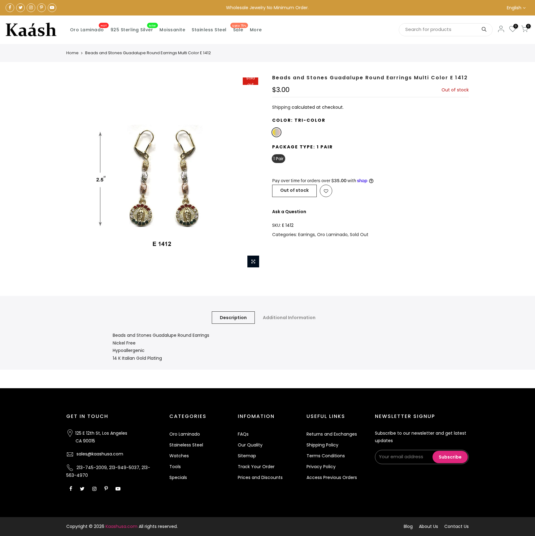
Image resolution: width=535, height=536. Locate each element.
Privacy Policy (321, 467)
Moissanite (172, 30)
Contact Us (456, 526)
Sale (239, 28)
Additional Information (289, 317)
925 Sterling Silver (133, 28)
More (256, 30)
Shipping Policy (322, 445)
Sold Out (359, 234)
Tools (175, 467)
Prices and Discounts (260, 477)
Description (233, 317)
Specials (178, 477)
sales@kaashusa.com (99, 454)
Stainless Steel (209, 30)
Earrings (306, 234)
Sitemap (247, 456)
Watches (179, 456)
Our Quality (250, 445)
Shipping (281, 107)
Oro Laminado (88, 28)
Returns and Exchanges (332, 434)
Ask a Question (289, 212)
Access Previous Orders (332, 477)
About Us (428, 526)
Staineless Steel (186, 445)
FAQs (243, 434)
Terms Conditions (326, 456)
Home (72, 53)
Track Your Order (256, 467)
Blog (408, 526)
